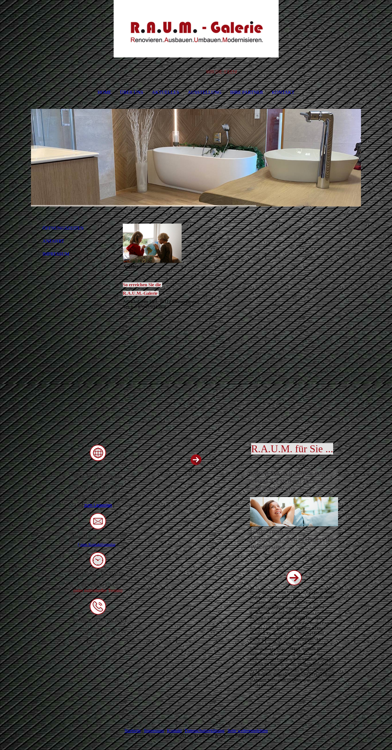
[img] (196, 28)
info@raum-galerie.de (98, 534)
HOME (104, 92)
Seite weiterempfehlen (248, 730)
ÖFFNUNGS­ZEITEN (63, 228)
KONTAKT (283, 92)
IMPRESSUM (55, 254)
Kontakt (174, 730)
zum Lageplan (98, 505)
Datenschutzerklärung (204, 730)
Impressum (154, 730)
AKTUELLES (165, 92)
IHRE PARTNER (246, 92)
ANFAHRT (53, 241)
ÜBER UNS (131, 92)
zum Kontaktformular (98, 544)
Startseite (133, 730)
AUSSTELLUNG (205, 92)
